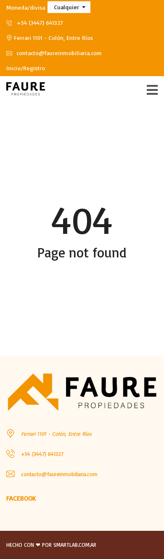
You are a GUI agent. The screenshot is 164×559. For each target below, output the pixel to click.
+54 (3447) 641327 (39, 22)
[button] (69, 7)
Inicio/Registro (25, 68)
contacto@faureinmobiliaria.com (58, 52)
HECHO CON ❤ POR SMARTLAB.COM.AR (51, 544)
